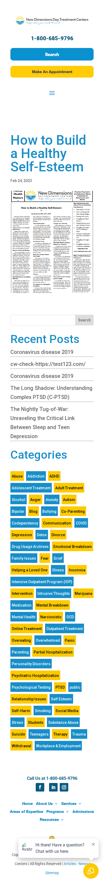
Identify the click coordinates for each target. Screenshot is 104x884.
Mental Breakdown (52, 605)
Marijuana (83, 593)
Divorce (58, 535)
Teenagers (39, 734)
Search (52, 54)
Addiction (36, 476)
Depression (22, 535)
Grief (58, 558)
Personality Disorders (31, 664)
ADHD (54, 476)
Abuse (17, 476)
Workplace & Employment (58, 746)
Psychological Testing (31, 687)
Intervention (22, 593)
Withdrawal (21, 746)
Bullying (49, 511)
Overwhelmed (48, 640)
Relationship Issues (29, 699)
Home (27, 803)
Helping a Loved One (29, 570)
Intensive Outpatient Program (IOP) (42, 582)
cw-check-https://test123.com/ (48, 364)
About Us (44, 803)
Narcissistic (51, 617)
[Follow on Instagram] (64, 787)
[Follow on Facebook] (40, 787)
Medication (21, 605)
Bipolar (18, 511)
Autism (69, 500)
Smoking (43, 711)
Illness (58, 570)
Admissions (83, 811)
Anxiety (52, 500)
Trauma (79, 734)
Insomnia (77, 570)
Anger (35, 500)
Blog (33, 511)
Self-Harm (21, 711)
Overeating (21, 640)
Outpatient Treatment (64, 629)
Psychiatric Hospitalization (35, 675)
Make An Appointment (52, 71)
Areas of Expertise (26, 811)
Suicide (18, 734)
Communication (57, 523)
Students (35, 722)
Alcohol (18, 500)
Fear (45, 558)
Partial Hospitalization (53, 652)
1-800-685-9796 (52, 38)
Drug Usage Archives (30, 546)
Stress (17, 722)
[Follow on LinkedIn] (53, 787)
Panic (70, 640)
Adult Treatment (69, 488)
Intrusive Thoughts (53, 593)
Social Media (66, 711)
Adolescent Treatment (31, 488)
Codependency (25, 523)
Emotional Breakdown (72, 546)
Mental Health (23, 617)
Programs (55, 811)
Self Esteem (61, 699)
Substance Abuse (63, 722)
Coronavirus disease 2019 (41, 352)
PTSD (60, 687)
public (75, 687)
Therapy (60, 734)
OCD (70, 617)
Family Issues (24, 558)
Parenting (20, 652)
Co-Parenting (73, 511)
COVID (81, 523)
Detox (42, 535)
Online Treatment (27, 629)
